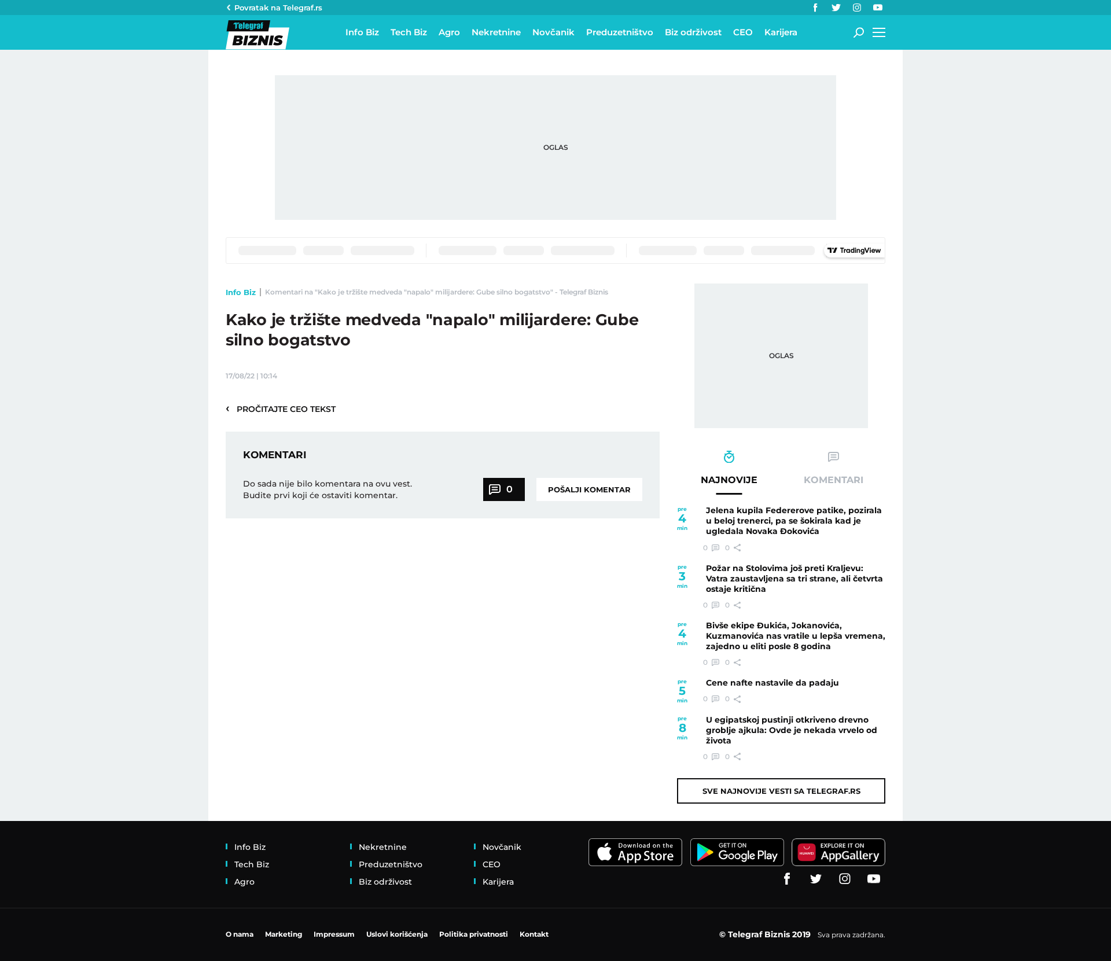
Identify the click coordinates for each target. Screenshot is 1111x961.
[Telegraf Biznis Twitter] (836, 7)
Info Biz (241, 292)
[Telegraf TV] (877, 7)
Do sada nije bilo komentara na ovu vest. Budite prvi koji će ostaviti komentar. (327, 489)
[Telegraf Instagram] (856, 7)
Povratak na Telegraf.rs (278, 7)
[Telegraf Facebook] (815, 7)
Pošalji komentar (589, 489)
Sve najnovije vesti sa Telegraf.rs (781, 791)
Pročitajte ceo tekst (281, 408)
